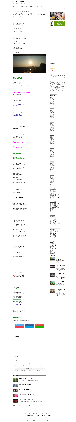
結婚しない (52, 230)
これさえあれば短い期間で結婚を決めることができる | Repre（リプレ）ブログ (57, 84)
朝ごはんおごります (53, 197)
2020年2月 (52, 104)
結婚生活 (51, 216)
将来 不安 (52, 246)
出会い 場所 (52, 191)
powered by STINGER (47, 420)
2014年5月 (52, 178)
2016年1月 (52, 156)
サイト (16, 360)
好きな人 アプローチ (54, 223)
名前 (16, 352)
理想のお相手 (52, 220)
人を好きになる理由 (53, 204)
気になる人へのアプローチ (55, 228)
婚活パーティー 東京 (54, 207)
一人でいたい (52, 245)
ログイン (51, 250)
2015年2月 (52, 168)
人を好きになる (53, 202)
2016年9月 (52, 148)
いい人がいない (53, 189)
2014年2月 (52, 181)
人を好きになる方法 (53, 203)
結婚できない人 (53, 232)
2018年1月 (52, 130)
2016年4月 (52, 153)
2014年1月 (52, 182)
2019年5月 (52, 114)
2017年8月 (52, 136)
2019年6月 (52, 113)
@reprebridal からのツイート (55, 63)
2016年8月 (52, 149)
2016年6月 (52, 151)
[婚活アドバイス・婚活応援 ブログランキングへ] (18, 276)
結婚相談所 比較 (53, 195)
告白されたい (52, 224)
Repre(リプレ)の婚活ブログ (18, 1)
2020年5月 (52, 101)
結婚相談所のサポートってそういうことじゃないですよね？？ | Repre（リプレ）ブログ (57, 88)
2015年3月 (52, 167)
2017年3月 (52, 141)
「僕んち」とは (15, 6)
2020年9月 (52, 97)
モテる (51, 238)
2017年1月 (52, 143)
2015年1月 (52, 169)
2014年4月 (52, 179)
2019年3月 (52, 116)
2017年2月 (52, 142)
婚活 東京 (52, 208)
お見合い (51, 196)
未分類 (51, 192)
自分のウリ (52, 237)
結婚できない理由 (53, 231)
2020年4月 (52, 102)
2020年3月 (52, 103)
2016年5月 (52, 152)
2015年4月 (52, 166)
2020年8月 (52, 98)
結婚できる (52, 233)
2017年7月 (52, 137)
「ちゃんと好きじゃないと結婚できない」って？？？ (60, 275)
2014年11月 (52, 171)
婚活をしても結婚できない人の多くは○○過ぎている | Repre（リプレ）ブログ (57, 77)
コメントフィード (53, 252)
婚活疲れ (51, 210)
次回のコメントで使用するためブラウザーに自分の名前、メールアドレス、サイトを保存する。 (29, 366)
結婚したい (52, 211)
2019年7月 (52, 112)
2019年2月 (52, 117)
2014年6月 (52, 177)
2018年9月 (52, 123)
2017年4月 (52, 140)
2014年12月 (52, 170)
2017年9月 (52, 135)
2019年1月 (52, 118)
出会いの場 (21, 320)
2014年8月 (52, 175)
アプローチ (52, 222)
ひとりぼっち (52, 244)
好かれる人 (52, 236)
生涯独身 (51, 242)
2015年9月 (52, 161)
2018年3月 (52, 128)
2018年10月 (52, 122)
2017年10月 (52, 134)
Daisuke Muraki (52, 28)
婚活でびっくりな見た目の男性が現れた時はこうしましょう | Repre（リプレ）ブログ (57, 93)
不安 (51, 241)
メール (16, 356)
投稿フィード (52, 251)
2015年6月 (52, 164)
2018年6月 (52, 126)
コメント (17, 339)
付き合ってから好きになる (55, 205)
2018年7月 (52, 125)
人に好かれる (52, 235)
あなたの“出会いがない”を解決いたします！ (38, 417)
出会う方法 (52, 190)
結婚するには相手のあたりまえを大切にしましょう (28, 399)
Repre (15, 288)
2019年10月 (52, 109)
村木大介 (51, 185)
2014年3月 (52, 180)
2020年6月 (52, 100)
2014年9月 (52, 174)
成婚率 (51, 198)
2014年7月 (52, 176)
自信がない (52, 247)
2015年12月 (52, 157)
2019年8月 (52, 111)
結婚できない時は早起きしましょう (25, 384)
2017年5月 (52, 139)
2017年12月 (52, 131)
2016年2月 (52, 155)
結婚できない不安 (53, 243)
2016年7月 (52, 150)
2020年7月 (52, 99)
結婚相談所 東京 (26, 320)
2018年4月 (52, 127)
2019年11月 (52, 108)
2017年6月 (52, 138)
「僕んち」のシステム (23, 6)
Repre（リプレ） (16, 320)
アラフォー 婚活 (53, 218)
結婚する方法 (52, 217)
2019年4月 (52, 115)
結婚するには (52, 215)
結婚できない (52, 229)
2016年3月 (52, 154)
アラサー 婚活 (53, 219)
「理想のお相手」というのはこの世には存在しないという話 (60, 291)
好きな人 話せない (53, 225)
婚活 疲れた (52, 209)
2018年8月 (52, 124)
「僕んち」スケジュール (31, 6)
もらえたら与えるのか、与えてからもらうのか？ (24, 405)
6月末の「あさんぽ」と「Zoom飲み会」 (26, 378)
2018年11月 (52, 121)
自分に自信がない (53, 248)
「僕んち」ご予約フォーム (40, 6)
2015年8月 (52, 162)
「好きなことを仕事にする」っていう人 (26, 394)
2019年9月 (52, 110)
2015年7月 (52, 163)
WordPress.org (52, 253)
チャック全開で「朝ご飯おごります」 (26, 389)
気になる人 (52, 221)
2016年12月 (52, 144)
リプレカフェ (52, 206)
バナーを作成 (56, 28)
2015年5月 (52, 165)
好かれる (51, 234)
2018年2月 (52, 129)
